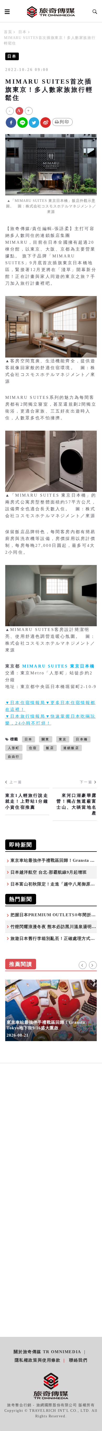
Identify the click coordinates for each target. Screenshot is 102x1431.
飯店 (50, 748)
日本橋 (82, 739)
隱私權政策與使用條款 (38, 1360)
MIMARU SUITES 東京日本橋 (58, 666)
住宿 (33, 748)
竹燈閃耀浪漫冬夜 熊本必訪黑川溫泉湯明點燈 (55, 926)
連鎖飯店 (71, 748)
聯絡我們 (78, 1360)
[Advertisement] (51, 1144)
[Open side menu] (6, 11)
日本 (22, 32)
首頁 (8, 32)
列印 (65, 122)
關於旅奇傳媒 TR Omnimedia (47, 1351)
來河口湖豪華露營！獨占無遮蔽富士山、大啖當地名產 (76, 804)
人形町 (14, 748)
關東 (45, 739)
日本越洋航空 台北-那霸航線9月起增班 (48, 872)
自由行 (14, 756)
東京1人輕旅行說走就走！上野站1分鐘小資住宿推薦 (26, 801)
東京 (63, 739)
